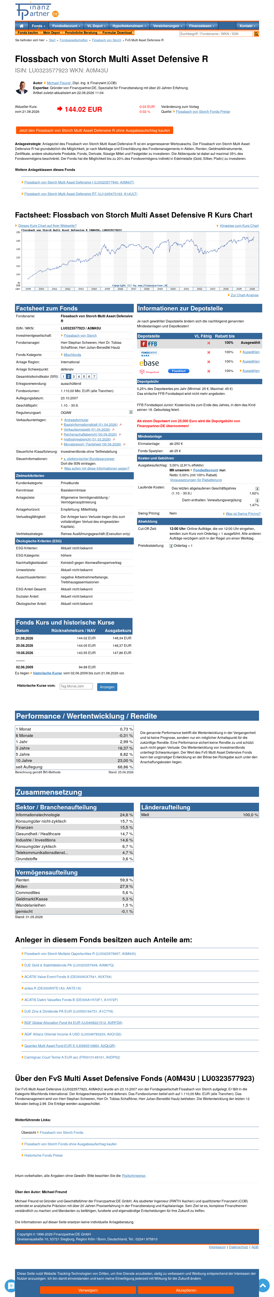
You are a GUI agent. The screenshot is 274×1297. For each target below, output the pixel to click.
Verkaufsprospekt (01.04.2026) (87, 429)
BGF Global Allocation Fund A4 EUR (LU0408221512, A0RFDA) (73, 1022)
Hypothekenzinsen (128, 25)
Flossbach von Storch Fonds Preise (203, 111)
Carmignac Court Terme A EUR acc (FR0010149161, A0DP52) (72, 1057)
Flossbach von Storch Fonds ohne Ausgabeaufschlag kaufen (70, 1143)
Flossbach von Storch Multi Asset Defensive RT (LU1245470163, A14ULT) (80, 193)
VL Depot (95, 25)
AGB (255, 1246)
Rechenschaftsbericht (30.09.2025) (90, 434)
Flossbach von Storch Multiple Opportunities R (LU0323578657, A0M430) (80, 953)
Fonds (37, 25)
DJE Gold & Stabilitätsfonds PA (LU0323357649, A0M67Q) (69, 965)
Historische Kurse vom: (36, 685)
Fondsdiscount (65, 25)
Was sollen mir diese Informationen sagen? (97, 468)
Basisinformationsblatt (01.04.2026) (91, 424)
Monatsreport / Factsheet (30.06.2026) (92, 444)
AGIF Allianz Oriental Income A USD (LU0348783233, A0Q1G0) (72, 1034)
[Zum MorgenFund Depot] (151, 372)
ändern (195, 1278)
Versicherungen (166, 25)
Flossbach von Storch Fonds (61, 1132)
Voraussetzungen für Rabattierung (196, 480)
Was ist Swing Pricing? (243, 513)
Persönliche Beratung (81, 32)
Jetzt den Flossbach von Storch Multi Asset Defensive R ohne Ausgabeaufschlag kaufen (94, 130)
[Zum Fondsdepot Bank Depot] (151, 353)
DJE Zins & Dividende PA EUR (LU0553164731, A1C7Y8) (68, 1011)
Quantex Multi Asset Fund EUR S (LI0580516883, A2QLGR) (69, 1045)
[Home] (21, 25)
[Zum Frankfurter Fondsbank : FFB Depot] (151, 344)
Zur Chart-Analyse (245, 295)
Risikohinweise (133, 1175)
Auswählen (251, 352)
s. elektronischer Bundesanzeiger (89, 458)
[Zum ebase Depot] (151, 362)
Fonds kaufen (28, 32)
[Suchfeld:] (216, 34)
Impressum (217, 1246)
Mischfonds (72, 354)
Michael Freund (58, 82)
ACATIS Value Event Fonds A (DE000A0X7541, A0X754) (68, 976)
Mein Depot (51, 32)
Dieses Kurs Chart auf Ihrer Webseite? (47, 225)
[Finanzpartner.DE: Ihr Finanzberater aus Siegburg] (37, 10)
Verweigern (88, 1290)
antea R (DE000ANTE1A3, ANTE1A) (52, 988)
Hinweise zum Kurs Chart (239, 225)
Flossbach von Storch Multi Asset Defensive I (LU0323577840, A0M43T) (79, 182)
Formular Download (117, 32)
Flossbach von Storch (80, 335)
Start (52, 40)
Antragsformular (76, 420)
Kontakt (246, 25)
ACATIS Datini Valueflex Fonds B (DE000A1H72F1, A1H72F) (71, 999)
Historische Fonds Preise (43, 1155)
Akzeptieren (186, 1290)
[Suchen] (256, 34)
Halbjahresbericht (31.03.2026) (87, 439)
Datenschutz (238, 1246)
